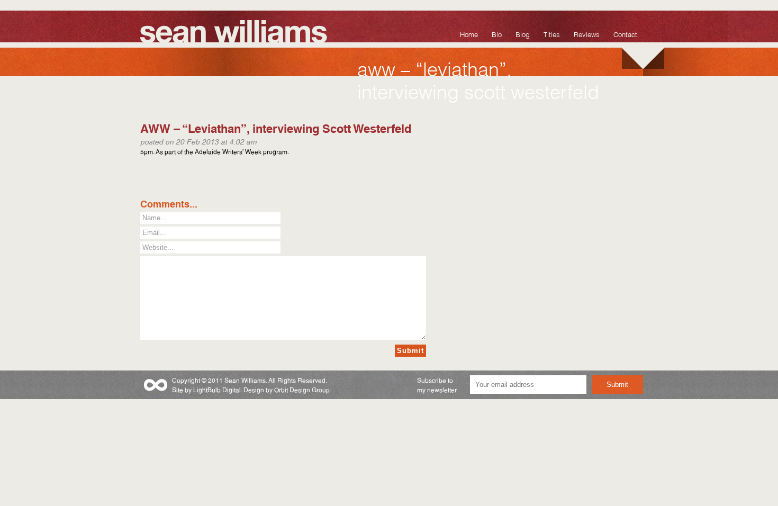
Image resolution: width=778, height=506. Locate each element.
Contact (625, 33)
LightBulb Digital (217, 389)
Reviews (587, 33)
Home (469, 33)
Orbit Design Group (302, 389)
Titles (552, 33)
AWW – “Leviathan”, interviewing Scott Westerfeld (275, 127)
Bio (497, 33)
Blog (522, 33)
